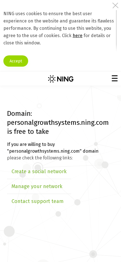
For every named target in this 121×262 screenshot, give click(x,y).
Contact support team (38, 201)
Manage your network (37, 186)
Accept (16, 61)
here (77, 35)
